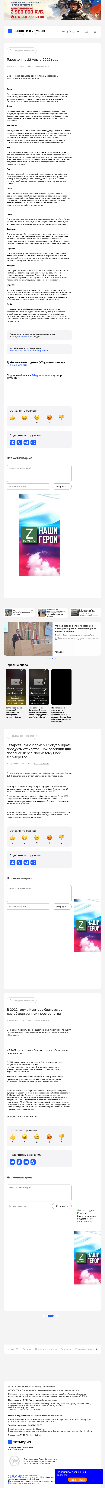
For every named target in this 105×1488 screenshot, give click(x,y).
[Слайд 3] (52, 658)
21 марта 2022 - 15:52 (15, 1020)
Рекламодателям (84, 1349)
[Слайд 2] (49, 658)
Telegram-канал (41, 375)
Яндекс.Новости (17, 364)
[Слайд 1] (47, 658)
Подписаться (77, 1479)
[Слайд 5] (58, 658)
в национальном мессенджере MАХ (29, 350)
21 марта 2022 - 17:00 (15, 764)
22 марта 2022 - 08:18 (15, 66)
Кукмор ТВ (12, 1349)
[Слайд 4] (55, 658)
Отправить (62, 486)
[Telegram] (26, 442)
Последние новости (22, 50)
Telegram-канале (20, 336)
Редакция (66, 1349)
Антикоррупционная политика (22, 1475)
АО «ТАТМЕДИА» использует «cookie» (26, 1477)
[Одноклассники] (19, 442)
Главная (27, 1349)
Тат (77, 31)
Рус (64, 31)
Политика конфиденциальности (23, 1483)
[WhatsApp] (33, 442)
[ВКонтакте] (12, 442)
